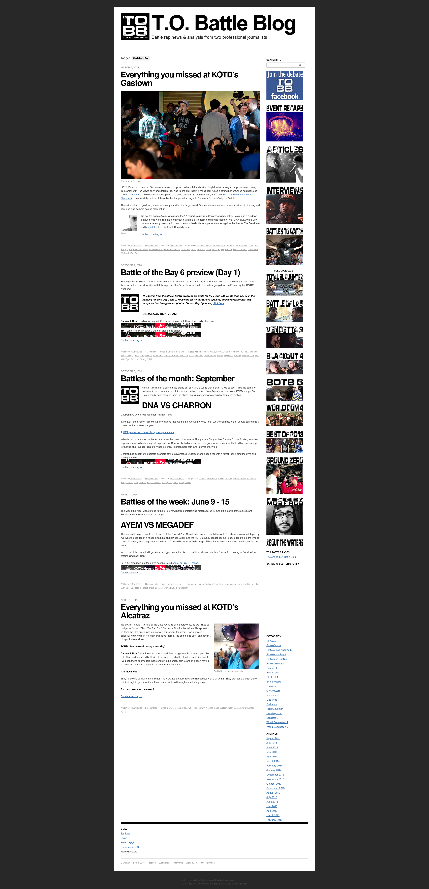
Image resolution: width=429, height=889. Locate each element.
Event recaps (176, 245)
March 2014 (273, 761)
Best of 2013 (273, 668)
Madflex (201, 249)
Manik (208, 249)
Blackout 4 (272, 677)
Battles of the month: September (177, 378)
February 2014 (274, 765)
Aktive (212, 351)
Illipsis (129, 249)
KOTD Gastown (156, 249)
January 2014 (273, 770)
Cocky (128, 355)
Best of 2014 (273, 672)
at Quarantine (132, 194)
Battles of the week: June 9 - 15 (175, 501)
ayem (208, 245)
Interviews (186, 707)
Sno (163, 482)
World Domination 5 (277, 726)
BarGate (271, 640)
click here (218, 303)
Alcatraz (209, 707)
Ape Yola (200, 245)
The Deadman (181, 587)
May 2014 (271, 752)
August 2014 (273, 738)
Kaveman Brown (140, 249)
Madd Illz (135, 587)
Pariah (220, 355)
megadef (144, 587)
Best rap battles (225, 478)
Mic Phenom (210, 355)
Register (125, 833)
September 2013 (275, 788)
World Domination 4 (277, 722)
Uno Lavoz (253, 249)
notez (214, 249)
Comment (150, 351)
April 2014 (271, 756)
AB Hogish (204, 351)
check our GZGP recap (185, 563)
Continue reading (151, 234)
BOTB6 (243, 351)
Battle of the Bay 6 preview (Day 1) (180, 272)
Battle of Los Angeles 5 (279, 649)
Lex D (193, 249)
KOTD (191, 355)
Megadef (150, 227)
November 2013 (275, 779)
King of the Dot (181, 355)
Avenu (219, 351)
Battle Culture (273, 645)
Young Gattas (185, 482)
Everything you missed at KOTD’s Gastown (179, 78)
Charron (129, 482)
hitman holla (252, 583)
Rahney (237, 355)
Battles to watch (177, 478)
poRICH (228, 249)
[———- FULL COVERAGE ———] (284, 294)
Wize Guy (134, 253)
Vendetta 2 (272, 717)
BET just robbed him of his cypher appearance (148, 432)
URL (175, 482)
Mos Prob (271, 699)
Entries (127, 842)
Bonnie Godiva (239, 478)
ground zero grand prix (235, 583)
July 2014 (271, 743)
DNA (136, 482)
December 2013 (275, 774)
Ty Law (169, 482)
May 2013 (271, 806)
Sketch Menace (240, 249)
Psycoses (228, 355)
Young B (144, 359)
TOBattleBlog (136, 245)
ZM (150, 359)
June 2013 (272, 801)
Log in (124, 838)
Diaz (251, 245)
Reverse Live (248, 355)
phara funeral (155, 587)
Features (271, 686)
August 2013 (273, 792)
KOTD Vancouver (172, 249)
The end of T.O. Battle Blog (281, 556)
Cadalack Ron (218, 245)
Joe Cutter (168, 355)
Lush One (125, 587)
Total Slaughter (274, 708)
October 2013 (273, 783)
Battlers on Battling (276, 659)
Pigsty (221, 249)
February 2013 (274, 819)
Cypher (135, 355)
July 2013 (271, 797)
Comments (151, 707)
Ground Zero (273, 690)
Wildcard (125, 253)
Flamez (142, 482)
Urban (136, 359)
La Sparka (185, 249)
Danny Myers (146, 355)
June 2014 (272, 747)
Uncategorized (274, 713)
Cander (229, 245)
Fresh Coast (233, 707)
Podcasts (271, 704)
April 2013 (271, 810)
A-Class (202, 478)
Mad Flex (199, 355)
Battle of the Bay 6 (176, 351)
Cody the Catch (240, 245)
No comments (151, 245)
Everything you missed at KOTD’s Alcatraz (179, 611)
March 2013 (273, 815)
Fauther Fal (158, 355)
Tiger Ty (129, 359)
